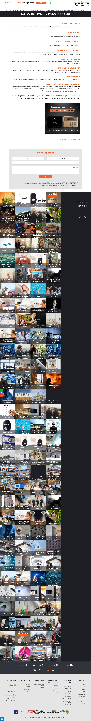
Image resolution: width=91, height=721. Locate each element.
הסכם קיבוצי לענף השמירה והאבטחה (12, 690)
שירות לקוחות (25, 680)
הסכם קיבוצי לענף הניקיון (12, 693)
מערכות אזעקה (68, 10)
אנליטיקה (9, 10)
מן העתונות (83, 701)
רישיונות (83, 689)
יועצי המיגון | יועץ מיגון (67, 690)
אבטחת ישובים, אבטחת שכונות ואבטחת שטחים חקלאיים (53, 684)
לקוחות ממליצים (82, 696)
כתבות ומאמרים (82, 700)
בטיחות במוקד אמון (81, 691)
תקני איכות (83, 688)
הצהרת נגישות (82, 693)
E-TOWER (16, 10)
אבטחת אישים (55, 692)
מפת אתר (83, 703)
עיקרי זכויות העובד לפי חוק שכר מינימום (11, 685)
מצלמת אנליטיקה (68, 704)
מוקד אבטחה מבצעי (67, 686)
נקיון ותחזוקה (39, 680)
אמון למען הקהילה (81, 694)
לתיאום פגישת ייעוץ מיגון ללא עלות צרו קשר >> (69, 139)
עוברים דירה (27, 686)
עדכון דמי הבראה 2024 (11, 699)
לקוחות (83, 684)
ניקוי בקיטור (41, 687)
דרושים (22, 10)
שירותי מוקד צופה (68, 693)
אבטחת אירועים (54, 687)
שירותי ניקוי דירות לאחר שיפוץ (39, 685)
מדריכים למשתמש (26, 688)
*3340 (20, 3)
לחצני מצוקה (59, 10)
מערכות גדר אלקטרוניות (67, 698)
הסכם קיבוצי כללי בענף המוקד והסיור (11, 696)
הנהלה (84, 686)
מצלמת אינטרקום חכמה (67, 695)
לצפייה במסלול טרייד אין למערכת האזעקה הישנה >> (67, 141)
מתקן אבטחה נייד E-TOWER (67, 702)
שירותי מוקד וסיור (79, 10)
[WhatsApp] (51, 3)
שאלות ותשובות (26, 689)
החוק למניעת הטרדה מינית (11, 687)
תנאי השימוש (49, 182)
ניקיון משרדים (41, 683)
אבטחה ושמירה (34, 10)
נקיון (27, 10)
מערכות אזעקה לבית (67, 700)
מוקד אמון (82, 680)
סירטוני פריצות (68, 688)
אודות (87, 10)
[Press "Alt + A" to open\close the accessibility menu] (2, 719)
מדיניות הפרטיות (57, 182)
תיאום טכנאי (27, 684)
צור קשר (41, 3)
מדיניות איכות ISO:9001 (11, 700)
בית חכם (42, 10)
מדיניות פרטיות (27, 691)
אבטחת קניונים (54, 690)
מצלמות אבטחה (50, 10)
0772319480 (7, 3)
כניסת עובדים (11, 680)
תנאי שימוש (27, 693)
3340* (25, 717)
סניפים (56, 689)
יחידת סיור (69, 685)
